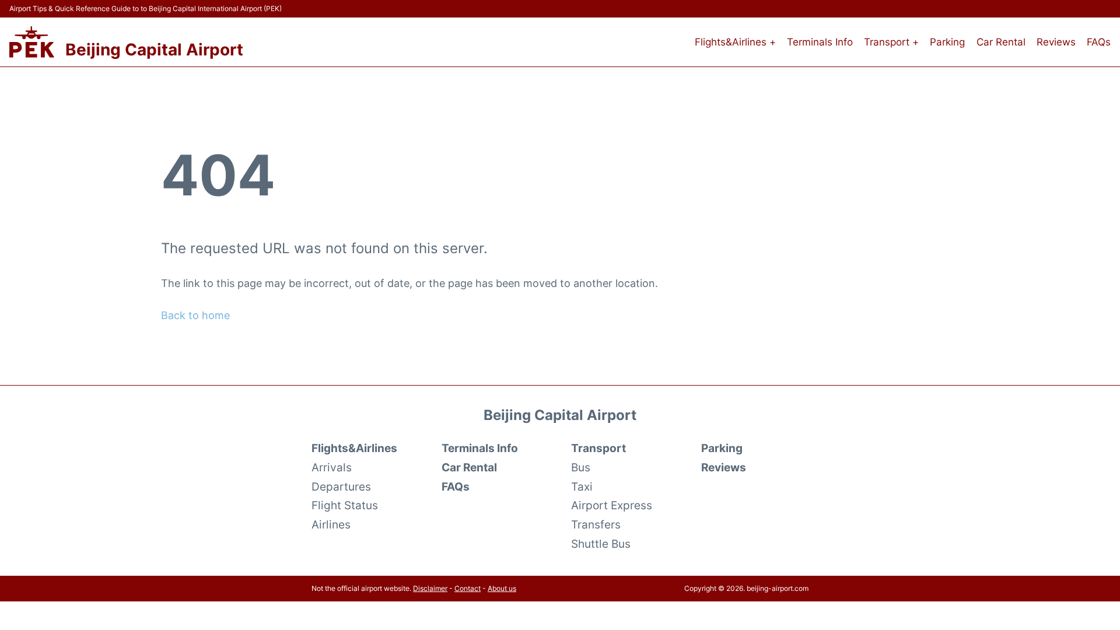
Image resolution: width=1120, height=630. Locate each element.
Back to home (195, 315)
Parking (947, 42)
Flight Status (345, 505)
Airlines (331, 524)
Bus (580, 467)
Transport (598, 448)
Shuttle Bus (601, 544)
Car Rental (1001, 42)
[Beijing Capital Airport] (31, 42)
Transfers (596, 524)
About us (502, 588)
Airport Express (611, 505)
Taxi (582, 487)
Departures (341, 487)
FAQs (1099, 42)
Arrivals (332, 467)
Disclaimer (430, 588)
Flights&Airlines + (735, 42)
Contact (467, 588)
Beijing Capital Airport (154, 49)
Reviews (1056, 42)
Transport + (891, 42)
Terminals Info (820, 42)
